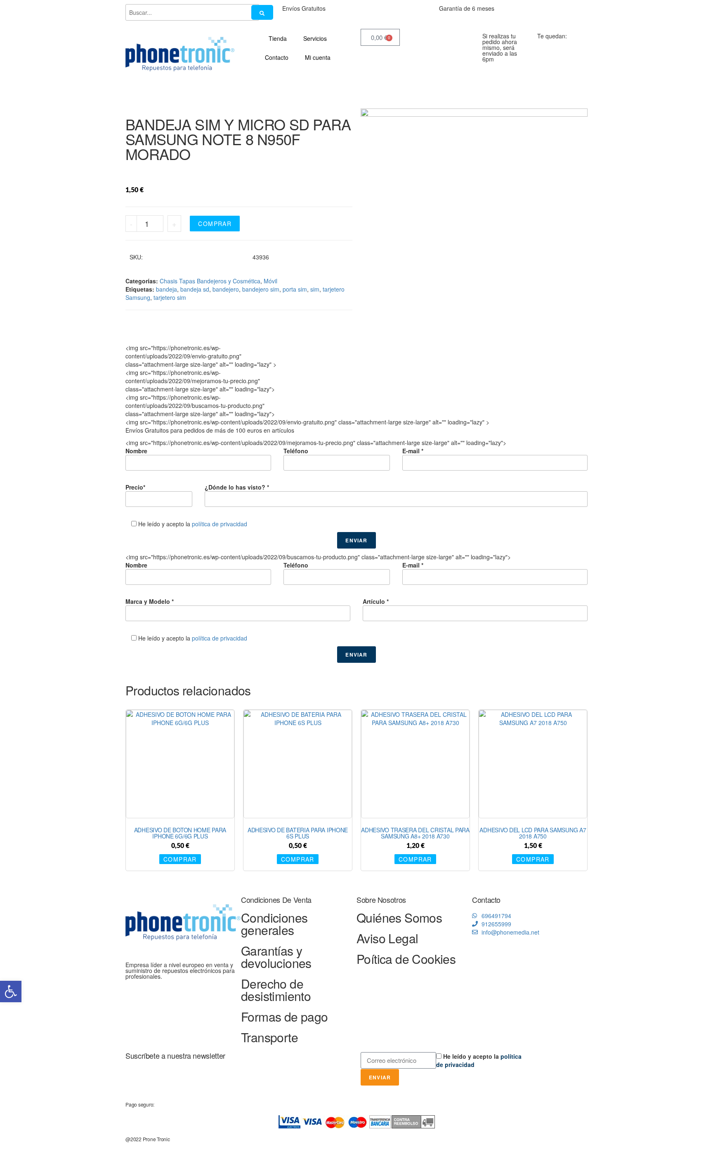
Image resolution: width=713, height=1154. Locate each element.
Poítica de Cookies (406, 959)
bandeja (166, 289)
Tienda (278, 38)
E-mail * (412, 451)
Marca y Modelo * (149, 601)
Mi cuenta (318, 57)
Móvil (270, 281)
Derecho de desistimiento (276, 990)
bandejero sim (260, 289)
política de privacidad (219, 524)
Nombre (136, 451)
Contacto (276, 57)
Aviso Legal (387, 938)
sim (314, 289)
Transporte (269, 1037)
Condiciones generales (274, 924)
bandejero (225, 289)
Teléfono (295, 451)
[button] (10, 991)
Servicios (315, 38)
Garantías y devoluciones (276, 957)
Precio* (135, 487)
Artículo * (376, 601)
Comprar (214, 223)
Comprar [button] (180, 859)
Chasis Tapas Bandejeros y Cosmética (210, 281)
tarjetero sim (169, 297)
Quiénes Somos (399, 917)
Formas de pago (284, 1016)
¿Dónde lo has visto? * (237, 487)
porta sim (295, 289)
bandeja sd (194, 289)
